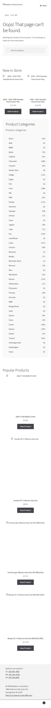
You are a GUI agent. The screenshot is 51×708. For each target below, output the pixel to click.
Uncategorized (15, 342)
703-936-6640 (13, 677)
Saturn (11, 315)
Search (25, 704)
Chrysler (12, 166)
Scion (11, 320)
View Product (13, 111)
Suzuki (11, 333)
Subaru (11, 329)
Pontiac (12, 293)
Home (7, 15)
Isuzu (11, 220)
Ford (10, 188)
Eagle (11, 179)
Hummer (12, 206)
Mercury (12, 265)
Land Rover (13, 238)
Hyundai (12, 211)
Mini (10, 270)
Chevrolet (13, 161)
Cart (39, 702)
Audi (10, 143)
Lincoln (12, 247)
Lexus (11, 243)
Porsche (12, 297)
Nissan (11, 279)
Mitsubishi (13, 274)
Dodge (11, 175)
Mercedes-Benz (15, 261)
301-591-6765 (14, 674)
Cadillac (12, 156)
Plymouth (13, 288)
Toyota (12, 338)
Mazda (11, 256)
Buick (11, 152)
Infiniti (11, 215)
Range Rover (14, 306)
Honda (11, 202)
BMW (11, 147)
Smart (11, 324)
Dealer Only (13, 170)
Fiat (10, 184)
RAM (10, 302)
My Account (8, 704)
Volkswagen (14, 347)
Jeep (11, 229)
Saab (11, 311)
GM (10, 193)
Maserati (12, 252)
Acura (11, 138)
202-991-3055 (14, 671)
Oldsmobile (13, 284)
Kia (10, 234)
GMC (10, 197)
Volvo (11, 352)
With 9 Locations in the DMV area (19, 695)
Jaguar (11, 224)
